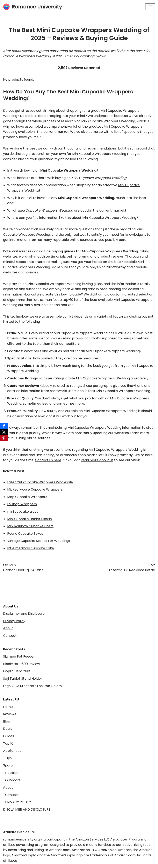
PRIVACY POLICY (18, 802)
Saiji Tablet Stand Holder (22, 678)
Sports (8, 765)
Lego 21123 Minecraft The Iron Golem (32, 686)
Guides (8, 736)
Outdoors (12, 780)
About (8, 628)
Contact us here (48, 460)
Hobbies (11, 772)
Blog (6, 721)
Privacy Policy (14, 621)
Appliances (12, 750)
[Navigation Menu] (150, 6)
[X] (4, 432)
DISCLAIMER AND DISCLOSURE (26, 809)
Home (8, 706)
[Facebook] (4, 426)
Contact (10, 635)
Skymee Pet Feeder (19, 656)
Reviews (9, 714)
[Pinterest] (4, 438)
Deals (7, 728)
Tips (8, 758)
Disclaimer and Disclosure (24, 613)
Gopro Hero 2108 (16, 671)
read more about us (97, 460)
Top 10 (8, 743)
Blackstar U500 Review (21, 664)
